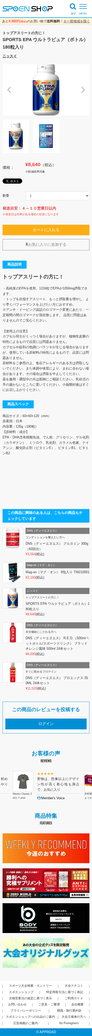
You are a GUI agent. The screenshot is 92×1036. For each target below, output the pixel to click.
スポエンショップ (21, 992)
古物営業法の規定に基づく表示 (30, 998)
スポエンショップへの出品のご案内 (30, 1017)
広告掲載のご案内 (25, 1023)
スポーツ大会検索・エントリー (30, 985)
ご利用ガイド (74, 998)
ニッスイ (10, 56)
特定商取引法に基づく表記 (64, 992)
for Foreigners (69, 1023)
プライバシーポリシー (25, 1010)
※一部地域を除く (76, 21)
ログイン (46, 724)
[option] (46, 90)
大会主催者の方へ (74, 1017)
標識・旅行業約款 (69, 1010)
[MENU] (84, 6)
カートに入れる (46, 230)
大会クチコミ (74, 985)
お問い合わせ (17, 1004)
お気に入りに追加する (47, 244)
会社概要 (77, 1004)
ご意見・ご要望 (49, 1004)
